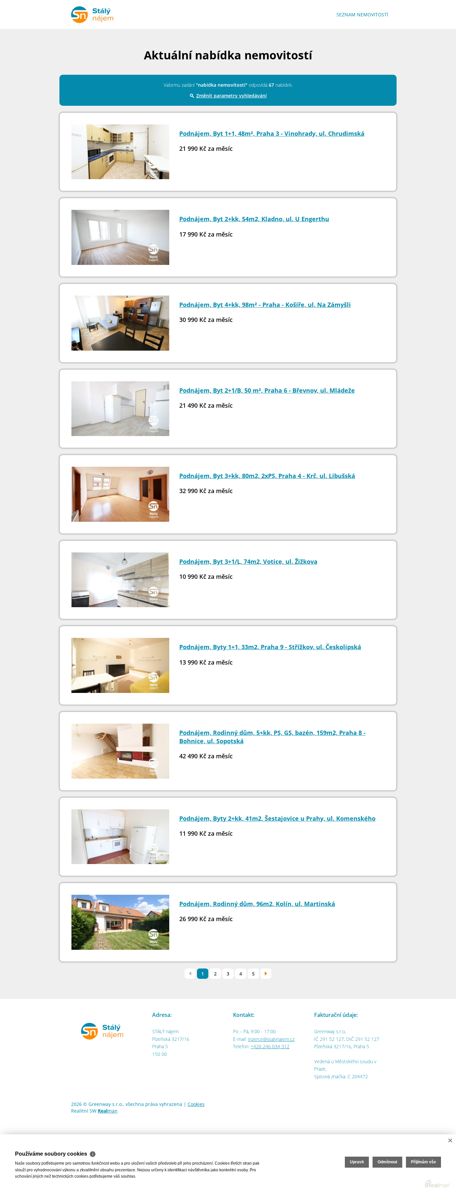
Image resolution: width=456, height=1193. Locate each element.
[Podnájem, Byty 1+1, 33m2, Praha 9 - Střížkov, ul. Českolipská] (120, 668)
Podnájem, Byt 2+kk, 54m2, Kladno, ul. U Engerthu (254, 219)
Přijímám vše (423, 1162)
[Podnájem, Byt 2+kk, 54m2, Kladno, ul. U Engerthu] (120, 240)
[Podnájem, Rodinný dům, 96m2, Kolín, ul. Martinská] (120, 925)
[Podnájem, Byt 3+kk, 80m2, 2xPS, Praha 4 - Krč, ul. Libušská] (120, 497)
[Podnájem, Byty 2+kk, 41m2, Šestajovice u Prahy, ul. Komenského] (120, 839)
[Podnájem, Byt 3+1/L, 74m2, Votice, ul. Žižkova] (120, 582)
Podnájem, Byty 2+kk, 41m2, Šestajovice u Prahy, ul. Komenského (277, 818)
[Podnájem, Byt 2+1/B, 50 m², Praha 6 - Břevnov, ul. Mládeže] (120, 411)
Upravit (357, 1162)
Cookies (196, 1104)
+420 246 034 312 (270, 1046)
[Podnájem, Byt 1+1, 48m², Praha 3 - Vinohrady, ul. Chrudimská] (120, 154)
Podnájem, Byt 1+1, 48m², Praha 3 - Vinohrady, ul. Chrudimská (272, 133)
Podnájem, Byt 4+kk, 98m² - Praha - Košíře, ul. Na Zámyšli (265, 305)
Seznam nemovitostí (362, 14)
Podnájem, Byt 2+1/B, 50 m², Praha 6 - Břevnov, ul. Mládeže (267, 390)
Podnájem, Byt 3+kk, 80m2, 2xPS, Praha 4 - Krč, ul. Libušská (267, 476)
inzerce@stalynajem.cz (271, 1039)
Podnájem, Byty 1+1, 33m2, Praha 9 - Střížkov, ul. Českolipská (270, 647)
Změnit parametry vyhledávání (231, 95)
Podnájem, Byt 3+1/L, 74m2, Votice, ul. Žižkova (248, 561)
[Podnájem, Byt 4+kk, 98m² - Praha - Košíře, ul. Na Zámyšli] (120, 326)
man (108, 1111)
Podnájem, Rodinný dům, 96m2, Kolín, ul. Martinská (257, 904)
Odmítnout (387, 1162)
